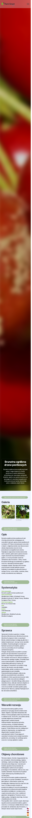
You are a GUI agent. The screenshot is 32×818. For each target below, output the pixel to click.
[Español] (28, 815)
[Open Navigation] (28, 4)
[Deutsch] (28, 813)
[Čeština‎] (28, 808)
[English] (28, 811)
